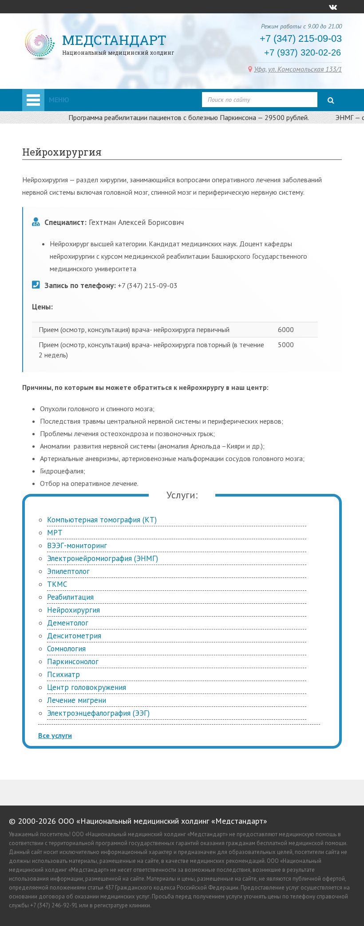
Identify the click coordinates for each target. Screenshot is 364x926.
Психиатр (63, 674)
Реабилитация (70, 597)
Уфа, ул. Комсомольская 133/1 (298, 68)
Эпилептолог (68, 571)
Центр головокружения (86, 687)
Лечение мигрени (76, 700)
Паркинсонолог (73, 661)
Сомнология (66, 648)
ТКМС (57, 584)
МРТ (55, 532)
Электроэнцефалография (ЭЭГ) (98, 713)
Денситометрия (74, 636)
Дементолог (67, 623)
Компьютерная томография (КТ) (102, 520)
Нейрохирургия (73, 610)
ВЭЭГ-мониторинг (77, 545)
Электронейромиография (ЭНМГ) (102, 558)
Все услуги (55, 735)
